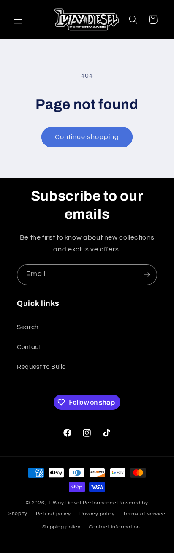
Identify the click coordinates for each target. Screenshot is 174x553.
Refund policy (53, 514)
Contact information (114, 527)
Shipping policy (61, 527)
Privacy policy (97, 514)
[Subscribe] (147, 274)
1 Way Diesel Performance (82, 503)
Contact (29, 347)
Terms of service (144, 514)
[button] (17, 19)
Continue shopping (87, 136)
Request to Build (41, 367)
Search (27, 327)
